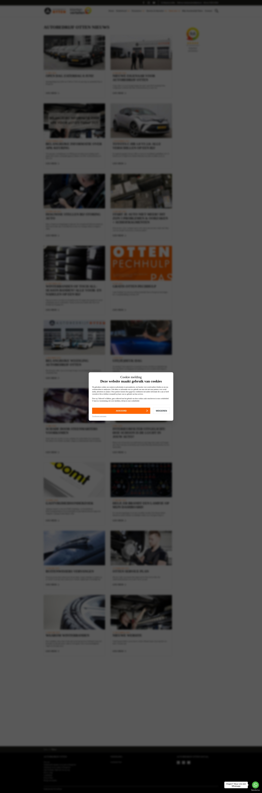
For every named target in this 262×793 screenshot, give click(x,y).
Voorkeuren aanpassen (99, 416)
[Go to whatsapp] (255, 785)
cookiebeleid (164, 399)
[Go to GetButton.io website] (255, 790)
